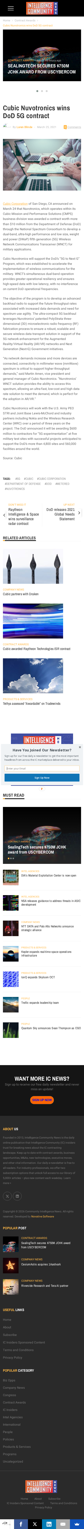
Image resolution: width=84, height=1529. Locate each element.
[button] (42, 750)
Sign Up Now (42, 777)
